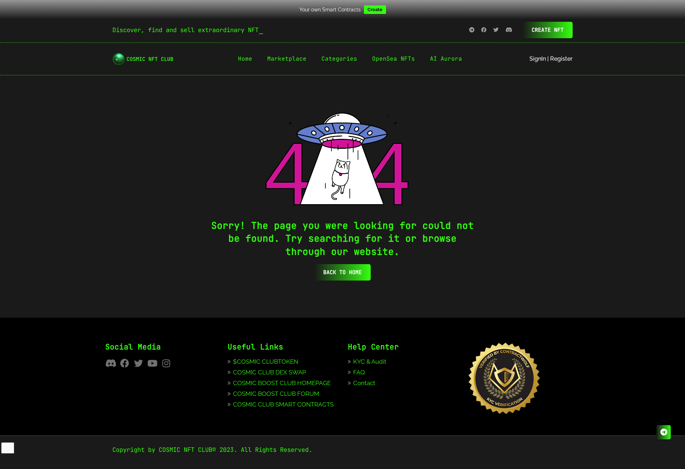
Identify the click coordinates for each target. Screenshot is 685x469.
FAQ (359, 372)
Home (245, 58)
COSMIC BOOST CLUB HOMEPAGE (282, 383)
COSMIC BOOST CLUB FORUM (276, 393)
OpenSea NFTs (393, 58)
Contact (364, 383)
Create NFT (548, 30)
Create (374, 9)
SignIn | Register (551, 59)
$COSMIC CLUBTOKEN (265, 361)
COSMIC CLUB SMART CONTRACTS (283, 404)
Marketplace (286, 58)
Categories (339, 58)
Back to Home (342, 272)
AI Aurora (446, 58)
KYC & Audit (369, 361)
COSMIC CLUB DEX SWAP (269, 372)
